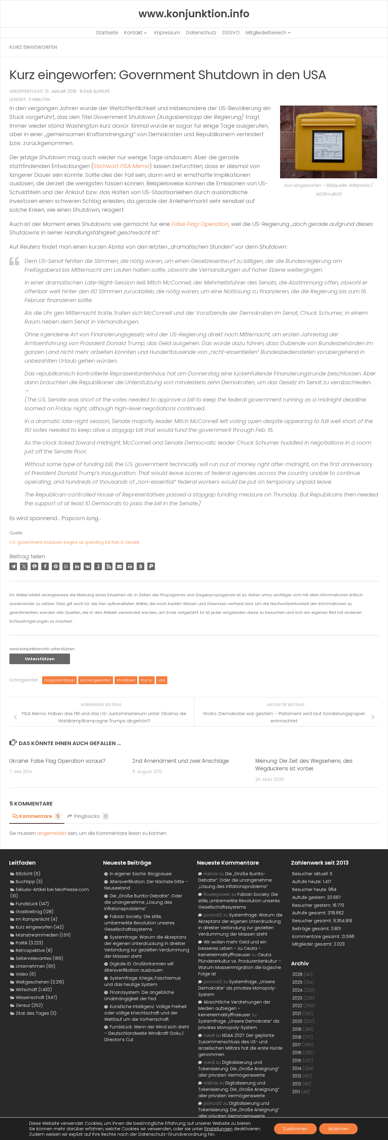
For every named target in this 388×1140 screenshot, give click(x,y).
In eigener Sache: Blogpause (141, 874)
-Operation (200, 224)
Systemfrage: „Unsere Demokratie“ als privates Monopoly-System (237, 988)
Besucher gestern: (312, 905)
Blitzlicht (24, 874)
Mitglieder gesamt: (313, 944)
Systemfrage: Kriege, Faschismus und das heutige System (142, 981)
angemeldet (51, 833)
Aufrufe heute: (307, 882)
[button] (13, 566)
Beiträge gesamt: (311, 929)
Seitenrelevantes (34, 958)
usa (161, 680)
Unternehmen (30, 966)
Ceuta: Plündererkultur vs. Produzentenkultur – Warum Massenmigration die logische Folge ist (239, 964)
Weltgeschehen (32, 982)
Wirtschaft (26, 990)
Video (22, 974)
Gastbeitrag (29, 912)
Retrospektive (30, 950)
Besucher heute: (310, 889)
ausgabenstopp (59, 680)
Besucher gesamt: (312, 921)
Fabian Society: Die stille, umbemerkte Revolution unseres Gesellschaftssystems (139, 922)
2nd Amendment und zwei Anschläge (180, 761)
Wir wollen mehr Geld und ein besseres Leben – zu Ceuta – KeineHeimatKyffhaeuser (232, 948)
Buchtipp (25, 882)
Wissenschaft (30, 997)
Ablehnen (338, 1129)
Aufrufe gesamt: (310, 913)
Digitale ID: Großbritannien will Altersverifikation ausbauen (138, 967)
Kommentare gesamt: (317, 936)
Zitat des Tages (32, 1013)
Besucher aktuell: (311, 874)
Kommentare (39, 816)
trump (146, 680)
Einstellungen (218, 1129)
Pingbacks (90, 816)
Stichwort (121, 166)
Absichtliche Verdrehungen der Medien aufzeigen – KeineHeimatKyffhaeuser (234, 1008)
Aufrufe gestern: (309, 897)
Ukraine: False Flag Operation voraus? (57, 761)
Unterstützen (40, 659)
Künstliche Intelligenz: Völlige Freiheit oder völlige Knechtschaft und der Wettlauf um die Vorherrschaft (145, 1013)
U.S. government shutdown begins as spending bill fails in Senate (74, 542)
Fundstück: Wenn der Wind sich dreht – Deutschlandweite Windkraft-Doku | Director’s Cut (146, 1033)
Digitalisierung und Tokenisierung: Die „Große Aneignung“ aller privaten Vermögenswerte (238, 1068)
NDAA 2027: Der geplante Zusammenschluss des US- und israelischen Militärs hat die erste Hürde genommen (240, 1045)
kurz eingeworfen (95, 680)
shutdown (126, 680)
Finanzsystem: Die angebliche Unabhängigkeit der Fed (139, 995)
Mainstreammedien (37, 935)
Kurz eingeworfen (33, 47)
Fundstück (27, 904)
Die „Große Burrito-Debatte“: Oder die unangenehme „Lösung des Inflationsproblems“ (143, 902)
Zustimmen (295, 1129)
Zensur (23, 1005)
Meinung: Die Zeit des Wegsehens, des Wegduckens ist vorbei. (304, 764)
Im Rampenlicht (33, 919)
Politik (22, 943)
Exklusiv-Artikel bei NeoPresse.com (52, 889)
